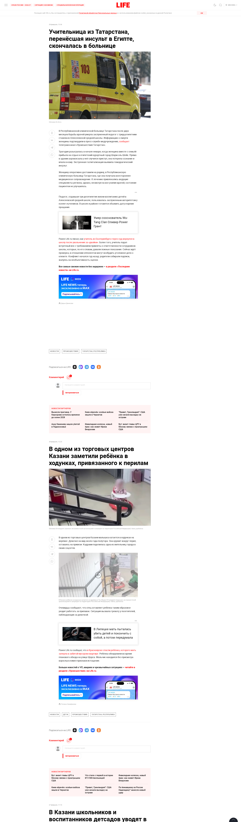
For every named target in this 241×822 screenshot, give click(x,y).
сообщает (124, 141)
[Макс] (80, 366)
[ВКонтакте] (92, 366)
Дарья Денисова (67, 303)
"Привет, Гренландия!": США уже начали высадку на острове (132, 415)
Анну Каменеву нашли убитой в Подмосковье (65, 425)
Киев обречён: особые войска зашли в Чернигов (99, 413)
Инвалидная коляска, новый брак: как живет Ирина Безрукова (98, 427)
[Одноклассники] (98, 366)
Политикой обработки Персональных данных (98, 13)
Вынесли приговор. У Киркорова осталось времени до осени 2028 (65, 415)
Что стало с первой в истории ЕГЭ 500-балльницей (99, 814)
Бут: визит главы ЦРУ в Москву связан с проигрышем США (133, 427)
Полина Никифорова (68, 704)
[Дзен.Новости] (74, 366)
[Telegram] (86, 366)
